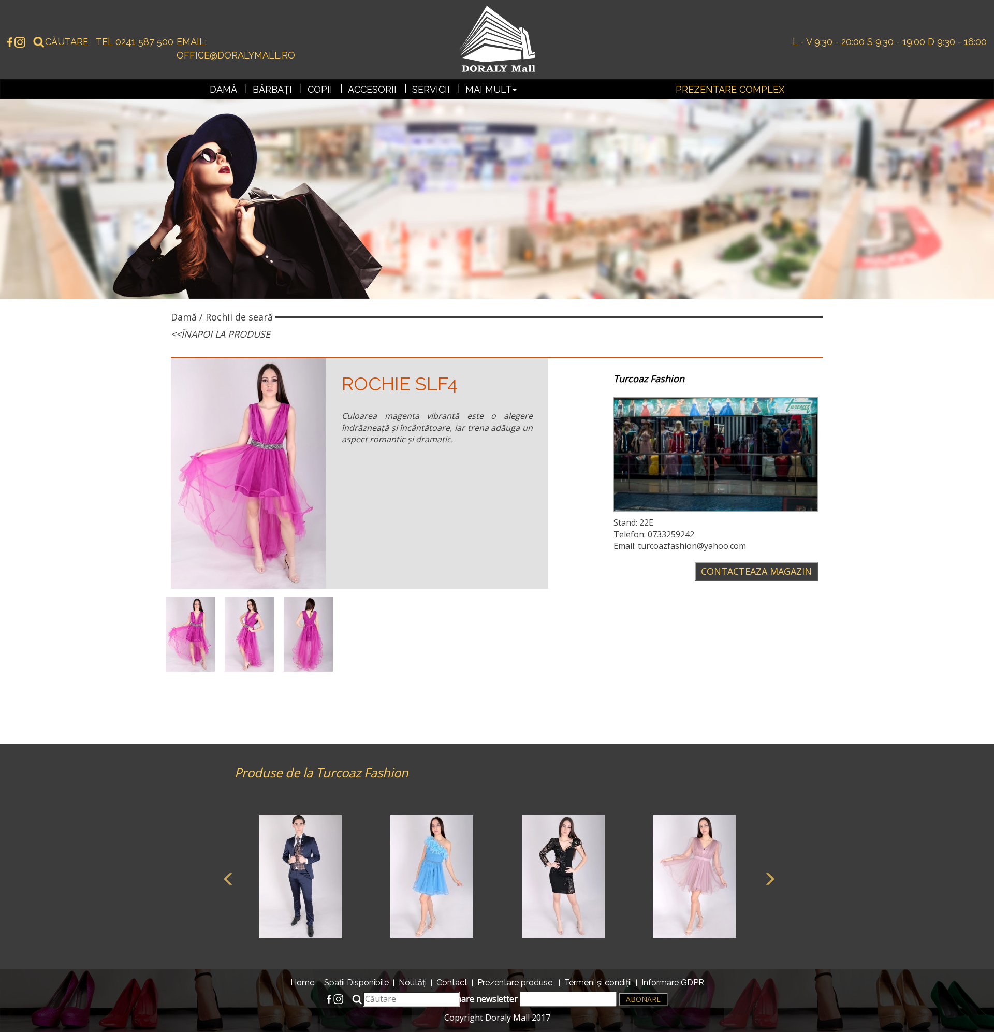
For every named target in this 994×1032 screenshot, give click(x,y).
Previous (227, 878)
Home (302, 982)
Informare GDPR (672, 982)
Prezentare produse (514, 982)
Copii (320, 89)
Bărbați (272, 89)
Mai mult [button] (488, 89)
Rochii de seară (239, 317)
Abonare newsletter (480, 999)
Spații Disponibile (356, 982)
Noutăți (413, 982)
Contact (451, 982)
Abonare (643, 999)
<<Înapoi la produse (220, 334)
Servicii (431, 89)
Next (768, 878)
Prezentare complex (730, 89)
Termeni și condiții (598, 982)
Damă (223, 89)
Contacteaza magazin (756, 571)
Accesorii (372, 89)
